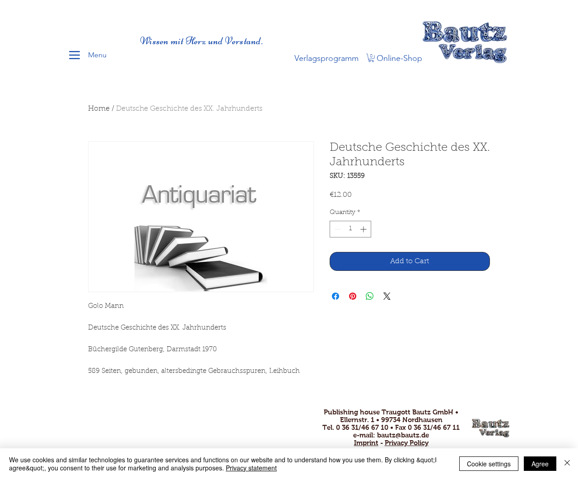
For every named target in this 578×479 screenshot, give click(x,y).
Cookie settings (489, 463)
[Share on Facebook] (335, 296)
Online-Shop (399, 58)
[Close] (567, 464)
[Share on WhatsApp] (369, 296)
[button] (371, 58)
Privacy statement (251, 467)
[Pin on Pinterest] (352, 296)
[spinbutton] (350, 229)
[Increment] (364, 229)
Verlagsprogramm (326, 58)
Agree (540, 463)
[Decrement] (336, 229)
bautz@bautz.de (403, 435)
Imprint (366, 442)
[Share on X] (387, 296)
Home (99, 108)
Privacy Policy (407, 442)
